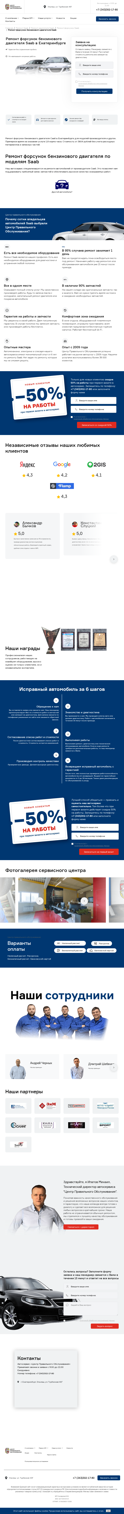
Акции (73, 18)
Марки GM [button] (27, 18)
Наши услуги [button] (44, 18)
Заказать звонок (107, 18)
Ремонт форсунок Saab (68, 28)
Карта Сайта (51, 1455)
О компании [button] (11, 18)
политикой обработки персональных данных (92, 85)
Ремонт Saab (22, 28)
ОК (108, 1511)
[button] (114, 559)
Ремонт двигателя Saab (42, 28)
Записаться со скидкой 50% (97, 425)
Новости (60, 18)
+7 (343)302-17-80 (107, 9)
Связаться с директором (81, 1227)
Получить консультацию (94, 91)
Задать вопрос (105, 1326)
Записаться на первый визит (99, 851)
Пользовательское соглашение (36, 1461)
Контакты (10, 21)
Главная (9, 28)
